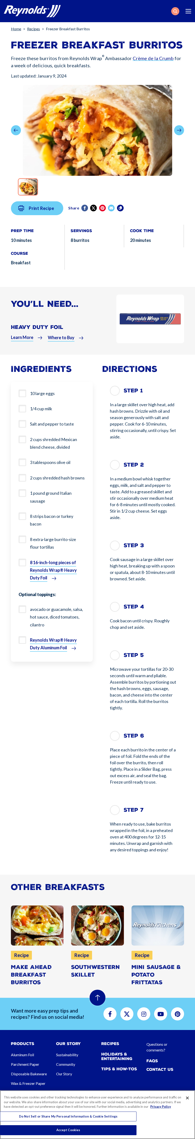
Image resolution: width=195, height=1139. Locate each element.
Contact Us (159, 1069)
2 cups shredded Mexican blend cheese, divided (53, 443)
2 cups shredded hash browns (57, 477)
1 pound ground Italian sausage (51, 496)
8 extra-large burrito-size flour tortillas (53, 543)
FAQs (152, 1061)
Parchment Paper (25, 1064)
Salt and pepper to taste (52, 423)
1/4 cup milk (41, 408)
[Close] (187, 1098)
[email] (111, 208)
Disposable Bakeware (29, 1073)
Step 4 (134, 606)
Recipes (33, 28)
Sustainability (67, 1054)
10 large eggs (42, 393)
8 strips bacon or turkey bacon (51, 520)
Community (65, 1064)
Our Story (64, 1073)
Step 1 (133, 390)
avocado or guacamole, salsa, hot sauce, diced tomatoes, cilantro (56, 617)
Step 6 (134, 736)
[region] (97, 1114)
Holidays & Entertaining (116, 1056)
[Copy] (120, 208)
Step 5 (134, 655)
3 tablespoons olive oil (50, 462)
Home (16, 28)
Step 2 (134, 465)
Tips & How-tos (119, 1069)
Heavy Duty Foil (37, 327)
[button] (175, 11)
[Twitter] (94, 208)
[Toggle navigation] (188, 11)
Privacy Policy (160, 1106)
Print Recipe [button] (41, 208)
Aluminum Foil (22, 1054)
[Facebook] (85, 208)
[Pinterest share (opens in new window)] (103, 208)
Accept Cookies (68, 1130)
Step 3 (134, 545)
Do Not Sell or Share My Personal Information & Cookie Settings (68, 1116)
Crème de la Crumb (153, 58)
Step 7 (134, 810)
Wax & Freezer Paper (28, 1083)
